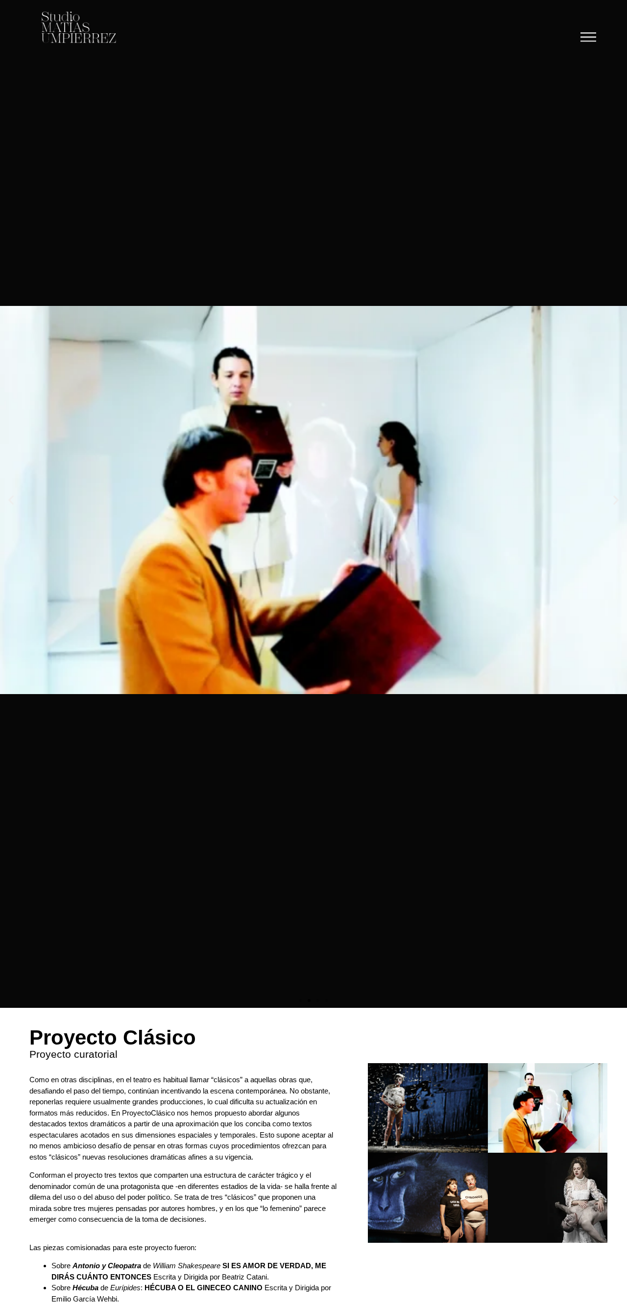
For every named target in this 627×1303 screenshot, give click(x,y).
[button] (11, 499)
